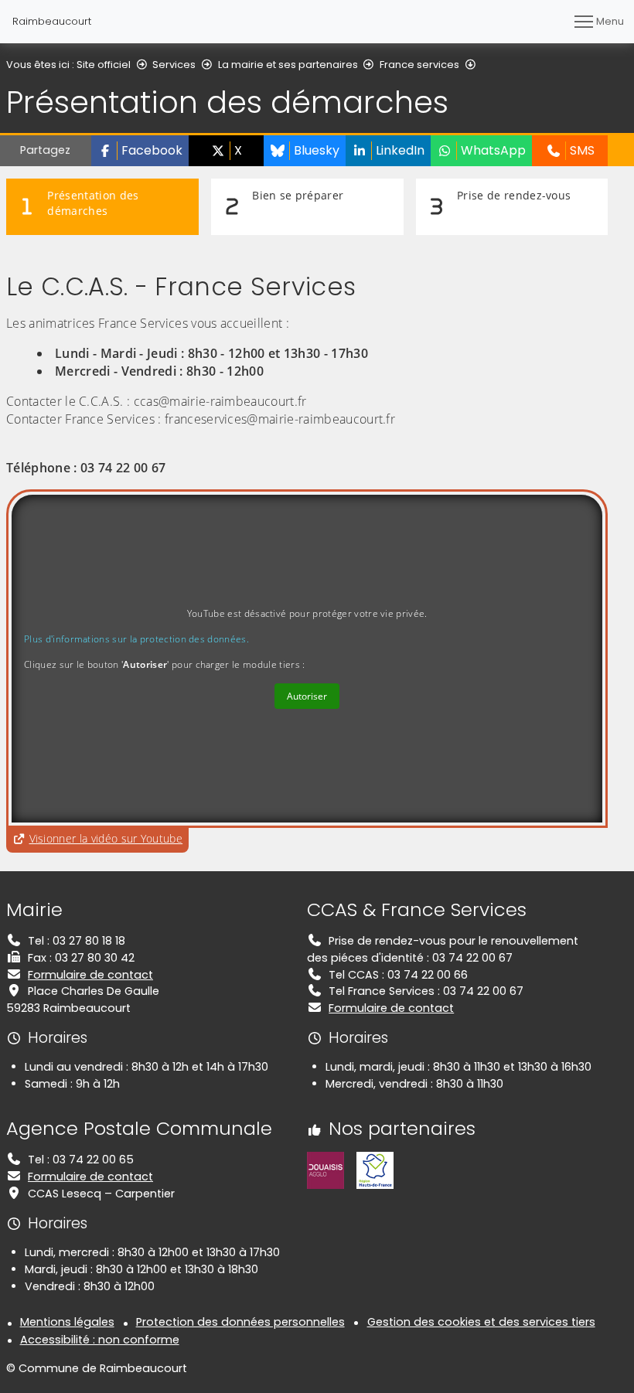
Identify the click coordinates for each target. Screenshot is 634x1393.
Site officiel (104, 64)
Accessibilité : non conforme (99, 1339)
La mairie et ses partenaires (288, 64)
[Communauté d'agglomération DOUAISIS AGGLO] (325, 1169)
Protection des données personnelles (240, 1322)
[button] (140, 150)
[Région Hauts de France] (375, 1169)
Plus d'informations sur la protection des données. (136, 638)
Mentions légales (67, 1322)
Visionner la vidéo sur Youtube (109, 838)
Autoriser (307, 696)
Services (174, 64)
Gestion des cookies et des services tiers (481, 1322)
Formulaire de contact (90, 975)
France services (419, 64)
